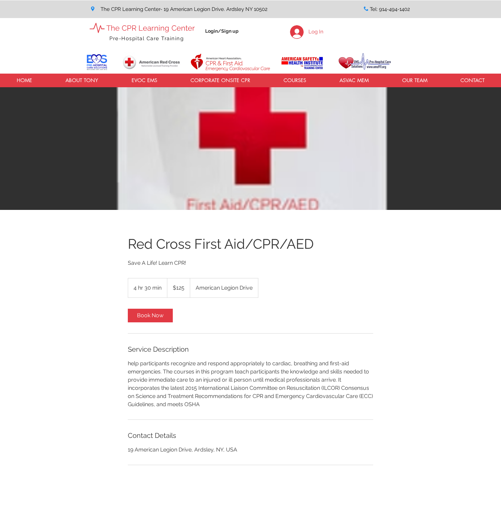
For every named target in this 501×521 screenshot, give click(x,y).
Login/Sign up (222, 31)
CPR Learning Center (158, 28)
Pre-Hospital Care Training (146, 38)
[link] (150, 315)
